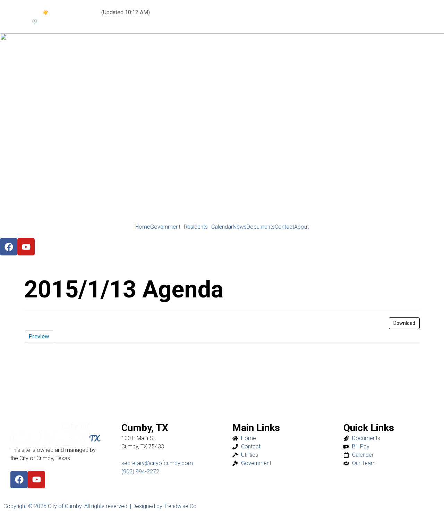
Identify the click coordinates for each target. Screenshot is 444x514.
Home (142, 227)
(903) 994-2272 (140, 471)
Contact (284, 227)
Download (404, 323)
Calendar (222, 227)
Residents (196, 227)
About (301, 227)
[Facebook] (19, 479)
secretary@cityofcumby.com (157, 463)
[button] (167, 227)
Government (165, 227)
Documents (261, 227)
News (240, 227)
